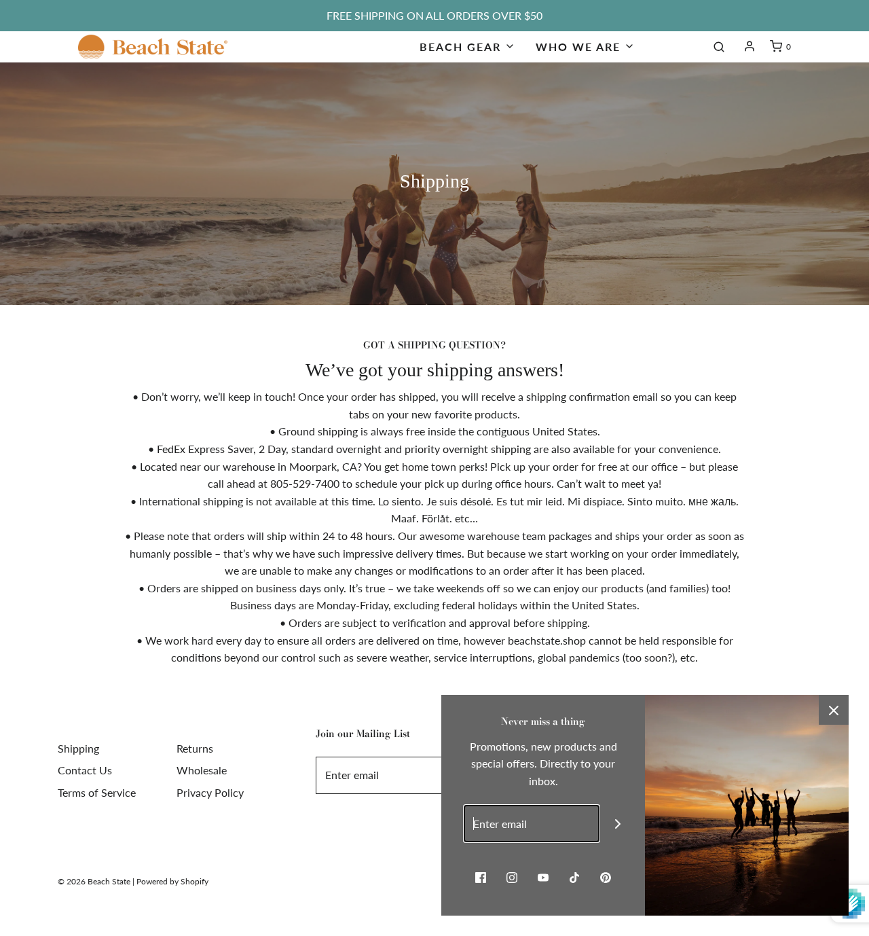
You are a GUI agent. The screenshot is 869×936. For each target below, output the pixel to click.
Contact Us (85, 769)
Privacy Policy (210, 792)
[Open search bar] (719, 46)
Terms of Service (97, 792)
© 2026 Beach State (94, 881)
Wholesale (202, 769)
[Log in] (749, 46)
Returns (195, 748)
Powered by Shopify (172, 881)
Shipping (78, 748)
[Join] (618, 823)
